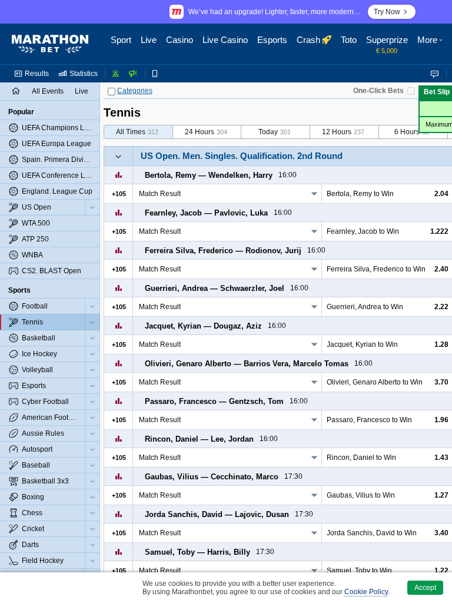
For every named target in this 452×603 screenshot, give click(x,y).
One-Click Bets (378, 91)
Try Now (387, 12)
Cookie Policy (366, 592)
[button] (431, 44)
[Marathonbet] (50, 44)
